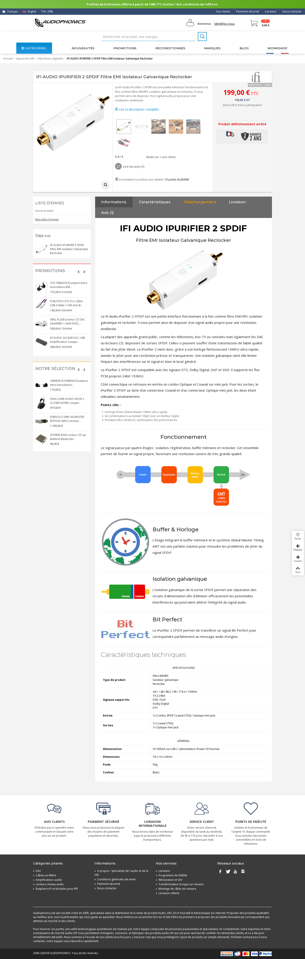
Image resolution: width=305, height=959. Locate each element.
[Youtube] (235, 872)
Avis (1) (107, 212)
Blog (244, 48)
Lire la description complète (138, 109)
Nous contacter (292, 11)
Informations (113, 202)
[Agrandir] (105, 185)
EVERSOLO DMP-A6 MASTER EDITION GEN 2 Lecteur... (67, 419)
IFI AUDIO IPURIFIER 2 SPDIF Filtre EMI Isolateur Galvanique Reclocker (69, 249)
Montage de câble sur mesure (176, 889)
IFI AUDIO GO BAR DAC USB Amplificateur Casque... (67, 340)
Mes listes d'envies (47, 219)
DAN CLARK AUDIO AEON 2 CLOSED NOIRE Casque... (67, 401)
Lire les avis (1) (133, 166)
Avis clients (223, 11)
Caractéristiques (155, 202)
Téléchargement (199, 202)
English (31, 11)
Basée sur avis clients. (160, 157)
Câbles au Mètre (44, 875)
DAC (37, 871)
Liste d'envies (49, 203)
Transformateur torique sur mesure (180, 884)
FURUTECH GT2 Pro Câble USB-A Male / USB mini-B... (66, 303)
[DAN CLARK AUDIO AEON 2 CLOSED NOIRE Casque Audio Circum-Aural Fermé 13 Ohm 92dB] (41, 403)
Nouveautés (83, 48)
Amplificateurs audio (47, 880)
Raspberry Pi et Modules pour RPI (55, 889)
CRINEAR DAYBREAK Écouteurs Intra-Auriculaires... (69, 383)
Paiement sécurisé (247, 11)
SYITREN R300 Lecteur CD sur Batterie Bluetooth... (68, 437)
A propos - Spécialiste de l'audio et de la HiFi (121, 873)
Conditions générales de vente (115, 879)
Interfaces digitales (51, 58)
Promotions (124, 48)
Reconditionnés (170, 48)
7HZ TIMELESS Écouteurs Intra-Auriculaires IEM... (69, 285)
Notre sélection (55, 368)
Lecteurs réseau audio (48, 884)
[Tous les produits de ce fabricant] (256, 76)
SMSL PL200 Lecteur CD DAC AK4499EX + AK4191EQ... (67, 321)
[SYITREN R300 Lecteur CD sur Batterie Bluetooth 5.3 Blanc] (41, 439)
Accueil (8, 58)
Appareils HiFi (25, 58)
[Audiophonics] (60, 22)
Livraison (270, 11)
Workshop (277, 48)
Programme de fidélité (171, 875)
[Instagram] (243, 872)
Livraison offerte (167, 893)
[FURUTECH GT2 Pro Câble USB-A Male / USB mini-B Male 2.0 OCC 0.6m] (41, 305)
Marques (212, 48)
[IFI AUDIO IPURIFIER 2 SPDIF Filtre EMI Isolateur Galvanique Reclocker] (123, 126)
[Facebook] (220, 872)
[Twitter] (228, 872)
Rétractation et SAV (169, 880)
